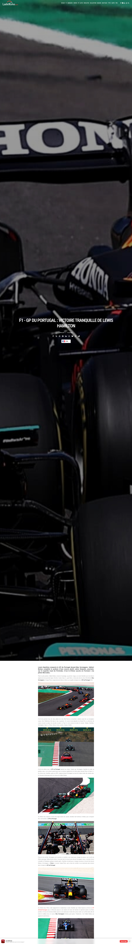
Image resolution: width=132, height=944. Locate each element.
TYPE (109, 3)
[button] (121, 3)
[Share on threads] (59, 336)
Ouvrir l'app (124, 941)
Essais (63, 3)
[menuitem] (63, 3)
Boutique (104, 3)
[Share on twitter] (56, 336)
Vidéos (75, 3)
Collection (93, 3)
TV (78, 3)
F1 (66, 3)
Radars (99, 3)
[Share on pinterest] (62, 336)
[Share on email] (78, 336)
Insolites (86, 3)
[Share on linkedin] (65, 336)
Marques (70, 3)
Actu (81, 3)
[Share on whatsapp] (69, 336)
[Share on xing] (75, 336)
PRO (117, 3)
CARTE (113, 3)
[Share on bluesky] (72, 336)
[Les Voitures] (10, 3)
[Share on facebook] (53, 336)
